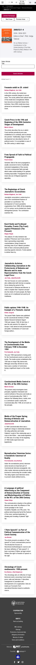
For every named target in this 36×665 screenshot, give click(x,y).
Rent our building (18, 621)
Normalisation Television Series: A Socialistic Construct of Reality (17, 455)
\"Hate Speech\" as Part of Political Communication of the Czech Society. (17, 532)
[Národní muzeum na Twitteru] (18, 662)
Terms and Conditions (18, 640)
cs (9, 2)
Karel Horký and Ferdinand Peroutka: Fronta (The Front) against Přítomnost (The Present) (16, 227)
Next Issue (8, 19)
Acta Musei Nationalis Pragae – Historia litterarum (18, 8)
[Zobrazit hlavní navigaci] (2, 2)
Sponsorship (18, 613)
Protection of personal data (18, 632)
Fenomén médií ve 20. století (16, 87)
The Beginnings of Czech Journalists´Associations (14, 190)
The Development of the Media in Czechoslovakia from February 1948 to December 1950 (17, 345)
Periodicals (10, 6)
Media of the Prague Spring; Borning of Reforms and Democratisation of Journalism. (17, 418)
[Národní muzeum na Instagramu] (22, 662)
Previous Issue (21, 19)
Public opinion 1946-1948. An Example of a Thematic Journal (17, 308)
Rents (18, 619)
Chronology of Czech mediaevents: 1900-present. (16, 568)
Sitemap (18, 629)
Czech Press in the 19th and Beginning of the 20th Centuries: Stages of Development (17, 122)
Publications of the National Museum (22, 2)
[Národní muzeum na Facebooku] (14, 662)
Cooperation (18, 611)
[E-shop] (30, 2)
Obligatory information (18, 634)
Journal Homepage (9, 16)
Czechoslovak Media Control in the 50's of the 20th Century (17, 382)
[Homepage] (3, 6)
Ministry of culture (18, 637)
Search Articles (18, 74)
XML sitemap (18, 627)
